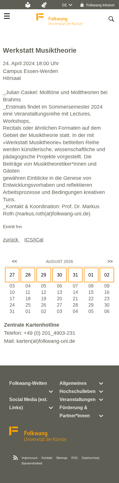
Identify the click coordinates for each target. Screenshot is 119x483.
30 (59, 274)
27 (12, 274)
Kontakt (47, 458)
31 (75, 274)
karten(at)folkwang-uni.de (45, 341)
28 (28, 274)
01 (91, 274)
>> (110, 261)
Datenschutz (91, 458)
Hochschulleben (78, 391)
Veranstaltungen (78, 399)
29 (43, 274)
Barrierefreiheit (32, 463)
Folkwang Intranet (99, 5)
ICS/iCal (33, 240)
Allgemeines (73, 383)
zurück (11, 240)
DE (64, 5)
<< (14, 261)
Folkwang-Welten (28, 383)
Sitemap (61, 458)
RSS (74, 458)
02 (106, 274)
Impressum (30, 458)
